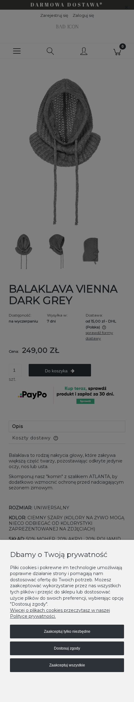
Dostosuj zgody (67, 648)
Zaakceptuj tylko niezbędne (67, 631)
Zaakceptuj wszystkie (67, 665)
